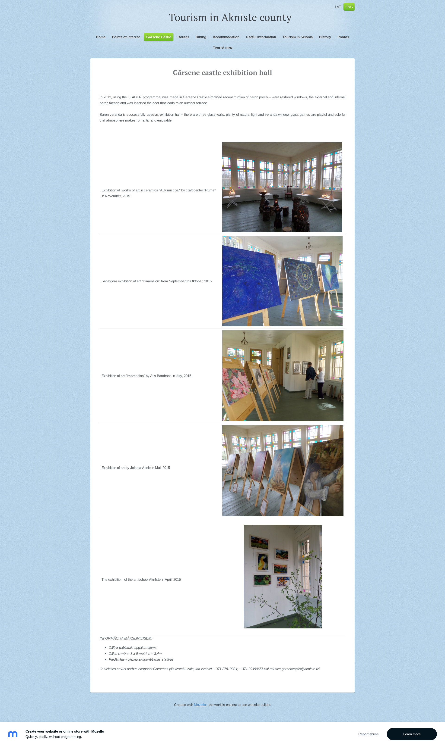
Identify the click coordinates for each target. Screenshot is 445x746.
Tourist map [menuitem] (222, 47)
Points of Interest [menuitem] (126, 37)
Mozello (200, 705)
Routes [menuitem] (183, 37)
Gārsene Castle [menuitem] (158, 37)
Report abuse (368, 734)
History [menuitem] (325, 37)
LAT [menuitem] (338, 7)
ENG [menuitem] (349, 7)
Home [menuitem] (100, 37)
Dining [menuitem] (201, 37)
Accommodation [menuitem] (226, 37)
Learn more (412, 734)
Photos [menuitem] (343, 37)
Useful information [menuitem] (261, 37)
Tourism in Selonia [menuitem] (298, 37)
